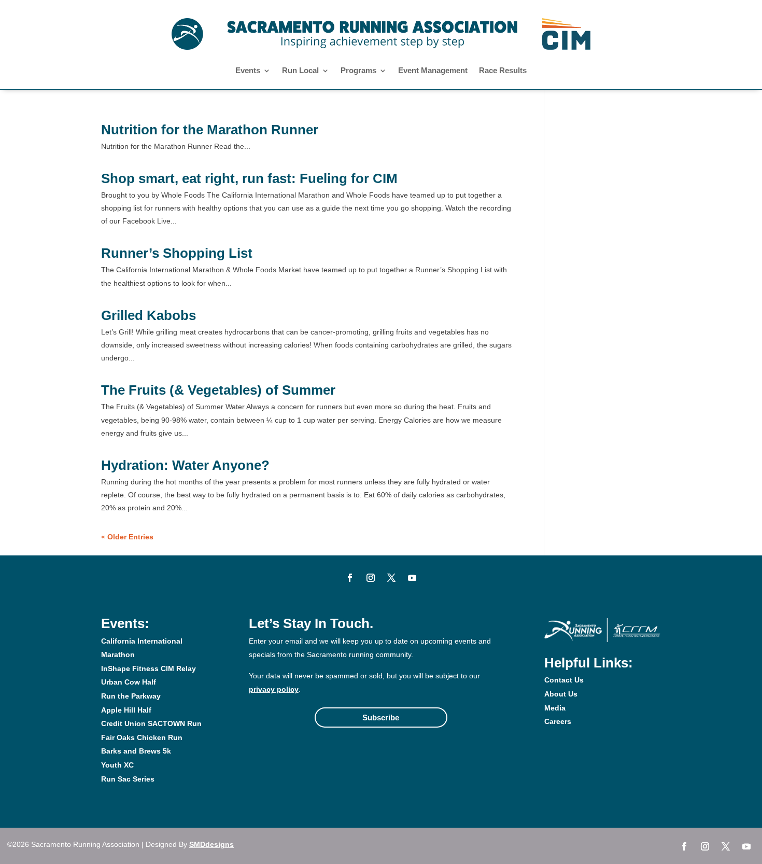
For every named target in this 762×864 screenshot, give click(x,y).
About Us (560, 694)
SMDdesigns (211, 844)
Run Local (300, 71)
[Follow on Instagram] (370, 577)
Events (247, 71)
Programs (358, 71)
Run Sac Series (127, 779)
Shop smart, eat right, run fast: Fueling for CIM (249, 178)
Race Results (503, 71)
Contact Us (564, 680)
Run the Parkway (131, 696)
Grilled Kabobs (148, 315)
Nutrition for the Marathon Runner (209, 129)
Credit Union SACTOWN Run (151, 723)
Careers (557, 721)
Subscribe (380, 717)
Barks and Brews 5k (136, 751)
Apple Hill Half (126, 710)
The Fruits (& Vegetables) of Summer (218, 390)
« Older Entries (127, 537)
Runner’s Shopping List (176, 253)
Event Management (433, 71)
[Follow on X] (391, 577)
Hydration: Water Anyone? (185, 465)
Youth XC (117, 765)
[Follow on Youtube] (412, 577)
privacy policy (274, 689)
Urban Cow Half (128, 682)
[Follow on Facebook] (350, 577)
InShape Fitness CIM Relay (148, 668)
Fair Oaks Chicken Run (141, 737)
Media (555, 708)
